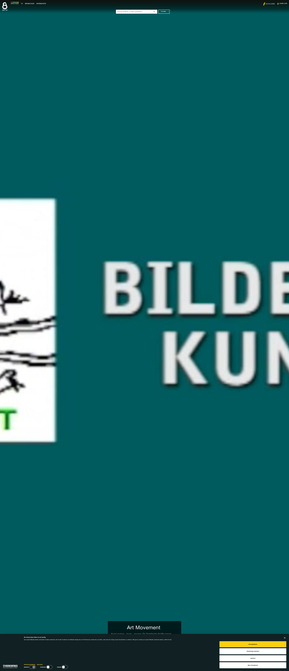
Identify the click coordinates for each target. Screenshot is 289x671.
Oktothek (15, 3)
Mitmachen (29, 3)
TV (22, 3)
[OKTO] (4, 8)
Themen (163, 11)
